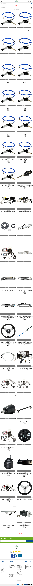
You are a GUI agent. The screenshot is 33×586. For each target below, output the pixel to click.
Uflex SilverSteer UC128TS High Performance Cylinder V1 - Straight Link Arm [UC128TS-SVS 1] (25, 317)
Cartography (10, 577)
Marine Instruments (19, 566)
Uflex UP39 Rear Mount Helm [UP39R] (24, 525)
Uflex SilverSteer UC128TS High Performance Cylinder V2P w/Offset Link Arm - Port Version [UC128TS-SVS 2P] (25, 291)
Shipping (2, 572)
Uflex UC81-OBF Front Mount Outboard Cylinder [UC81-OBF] (25, 238)
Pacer (26, 568)
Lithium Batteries (11, 569)
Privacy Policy (2, 569)
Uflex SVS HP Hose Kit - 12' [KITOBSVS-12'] (8, 368)
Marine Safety (19, 571)
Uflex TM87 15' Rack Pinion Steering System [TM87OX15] (24, 108)
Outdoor (18, 572)
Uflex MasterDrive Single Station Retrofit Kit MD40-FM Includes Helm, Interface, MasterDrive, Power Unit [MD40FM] (8, 448)
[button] (31, 8)
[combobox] (16, 3)
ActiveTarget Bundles (12, 566)
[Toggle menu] (1, 1)
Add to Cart (7, 27)
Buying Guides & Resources (3, 563)
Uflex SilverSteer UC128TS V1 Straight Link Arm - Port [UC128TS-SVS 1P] (24, 264)
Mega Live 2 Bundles (11, 565)
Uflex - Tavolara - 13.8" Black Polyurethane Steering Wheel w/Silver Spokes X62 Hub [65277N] (24, 500)
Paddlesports (18, 573)
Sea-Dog (26, 564)
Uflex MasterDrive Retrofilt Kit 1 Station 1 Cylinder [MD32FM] (8, 264)
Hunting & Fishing (19, 564)
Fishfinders (10, 568)
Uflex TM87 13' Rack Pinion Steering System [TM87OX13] (24, 134)
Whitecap (26, 569)
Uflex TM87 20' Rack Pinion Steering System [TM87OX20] (8, 56)
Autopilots (10, 567)
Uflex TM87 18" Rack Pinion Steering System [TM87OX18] (8, 82)
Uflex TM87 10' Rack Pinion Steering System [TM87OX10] (8, 186)
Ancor (26, 565)
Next (22, 533)
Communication (11, 578)
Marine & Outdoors (19, 580)
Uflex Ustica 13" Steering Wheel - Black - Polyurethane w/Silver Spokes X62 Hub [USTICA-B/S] (8, 343)
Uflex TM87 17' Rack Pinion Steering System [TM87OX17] (24, 82)
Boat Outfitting (11, 576)
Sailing (18, 575)
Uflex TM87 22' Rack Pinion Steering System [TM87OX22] (8, 30)
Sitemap (2, 576)
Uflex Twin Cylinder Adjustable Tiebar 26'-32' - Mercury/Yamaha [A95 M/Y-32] (24, 421)
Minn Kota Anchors (11, 574)
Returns (2, 570)
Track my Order (3, 571)
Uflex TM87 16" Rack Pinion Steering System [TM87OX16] (8, 108)
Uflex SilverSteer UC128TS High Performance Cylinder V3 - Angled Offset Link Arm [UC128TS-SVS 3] (8, 290)
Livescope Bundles (11, 564)
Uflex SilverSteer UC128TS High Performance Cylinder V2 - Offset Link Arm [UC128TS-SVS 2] (8, 317)
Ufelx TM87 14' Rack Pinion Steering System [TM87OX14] (8, 134)
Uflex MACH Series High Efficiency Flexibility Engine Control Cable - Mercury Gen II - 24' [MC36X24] (24, 343)
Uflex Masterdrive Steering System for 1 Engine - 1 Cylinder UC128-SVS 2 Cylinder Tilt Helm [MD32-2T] (8, 395)
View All (26, 573)
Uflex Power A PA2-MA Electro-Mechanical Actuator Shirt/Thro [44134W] (24, 474)
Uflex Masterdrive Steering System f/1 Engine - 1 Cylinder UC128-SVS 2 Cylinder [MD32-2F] (25, 395)
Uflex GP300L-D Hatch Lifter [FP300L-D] (8, 525)
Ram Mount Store (19, 574)
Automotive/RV (11, 575)
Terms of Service (3, 568)
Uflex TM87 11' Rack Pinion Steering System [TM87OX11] (24, 160)
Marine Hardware (19, 565)
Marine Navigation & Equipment (19, 568)
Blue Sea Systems (27, 567)
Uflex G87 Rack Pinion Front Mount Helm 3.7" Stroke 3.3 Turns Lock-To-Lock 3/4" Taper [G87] (25, 186)
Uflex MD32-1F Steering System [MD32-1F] (8, 499)
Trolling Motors (11, 573)
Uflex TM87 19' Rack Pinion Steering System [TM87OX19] (24, 56)
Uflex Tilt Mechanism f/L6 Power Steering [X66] (8, 473)
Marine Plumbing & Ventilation (19, 569)
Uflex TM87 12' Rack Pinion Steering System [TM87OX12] (8, 160)
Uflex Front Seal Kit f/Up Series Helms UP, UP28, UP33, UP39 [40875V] (8, 238)
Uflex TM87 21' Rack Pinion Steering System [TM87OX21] (24, 30)
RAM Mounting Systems (28, 566)
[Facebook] (16, 549)
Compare (15, 27)
